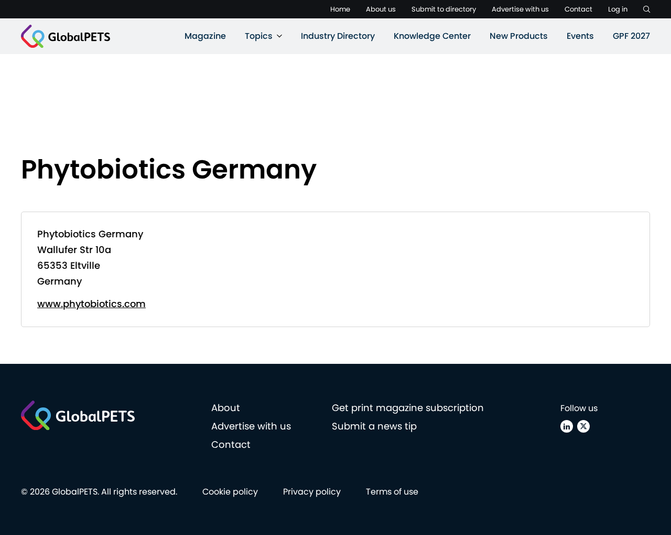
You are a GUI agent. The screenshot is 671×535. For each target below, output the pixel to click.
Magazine (205, 36)
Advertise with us (520, 9)
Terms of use (392, 492)
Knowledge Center (432, 36)
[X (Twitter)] (583, 426)
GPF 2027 (631, 36)
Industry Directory (338, 36)
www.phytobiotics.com (91, 303)
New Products (519, 36)
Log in (617, 9)
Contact (578, 9)
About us (381, 9)
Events (580, 36)
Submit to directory (444, 9)
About (225, 407)
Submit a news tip (374, 426)
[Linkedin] (566, 426)
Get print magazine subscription (408, 407)
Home (340, 9)
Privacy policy (312, 492)
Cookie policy (230, 492)
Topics (259, 36)
